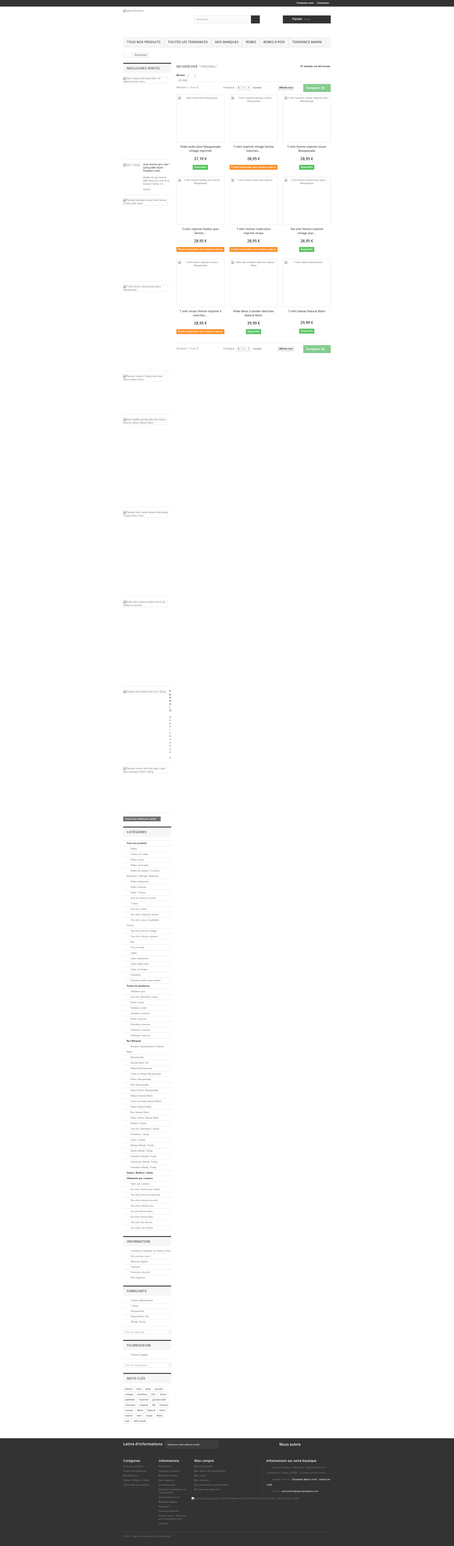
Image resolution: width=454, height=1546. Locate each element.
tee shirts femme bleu (141, 1217)
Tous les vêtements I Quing (144, 1128)
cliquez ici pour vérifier (287, 1498)
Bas (132, 942)
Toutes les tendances (188, 42)
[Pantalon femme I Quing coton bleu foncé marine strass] (145, 378)
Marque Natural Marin (141, 1095)
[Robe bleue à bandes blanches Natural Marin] (253, 283)
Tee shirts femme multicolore (145, 1194)
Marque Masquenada (141, 1068)
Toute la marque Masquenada (145, 1073)
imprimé (143, 1399)
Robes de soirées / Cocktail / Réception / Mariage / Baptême (143, 873)
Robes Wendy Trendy (141, 1150)
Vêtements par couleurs (140, 1178)
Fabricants (137, 1291)
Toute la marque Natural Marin (145, 1101)
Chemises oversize (140, 1030)
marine (129, 1415)
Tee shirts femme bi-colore (144, 1200)
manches (142, 1394)
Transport (135, 1267)
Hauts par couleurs (140, 1183)
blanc (162, 1410)
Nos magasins (137, 1277)
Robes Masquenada (140, 1079)
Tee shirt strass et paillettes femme (143, 923)
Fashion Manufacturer (141, 1300)
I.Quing (134, 1305)
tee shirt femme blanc (141, 1211)
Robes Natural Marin (140, 1106)
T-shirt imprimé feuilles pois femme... (200, 231)
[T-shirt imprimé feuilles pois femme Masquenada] (200, 201)
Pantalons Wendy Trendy (143, 1156)
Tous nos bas (137, 947)
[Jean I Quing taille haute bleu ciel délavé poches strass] (145, 80)
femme (128, 1389)
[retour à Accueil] (127, 55)
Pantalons (135, 975)
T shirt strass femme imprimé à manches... (200, 313)
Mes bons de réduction (206, 1489)
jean (127, 1421)
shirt (139, 1415)
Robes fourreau (138, 887)
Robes (251, 42)
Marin (140, 1410)
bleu (139, 1389)
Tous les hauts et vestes (143, 898)
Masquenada (137, 1057)
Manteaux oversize (140, 1035)
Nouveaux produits (169, 1471)
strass (163, 1394)
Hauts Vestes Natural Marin (144, 1117)
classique (130, 1405)
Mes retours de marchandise (209, 1471)
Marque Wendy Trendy (142, 1145)
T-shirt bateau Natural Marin (306, 311)
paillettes (130, 1399)
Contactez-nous (305, 3)
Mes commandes (203, 1466)
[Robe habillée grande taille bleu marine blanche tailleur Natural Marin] (145, 421)
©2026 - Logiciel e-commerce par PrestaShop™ (147, 1536)
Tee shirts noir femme (141, 1228)
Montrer (180, 75)
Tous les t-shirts (138, 909)
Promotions (165, 1466)
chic (153, 1394)
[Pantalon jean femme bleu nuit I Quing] (144, 691)
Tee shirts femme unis (141, 1205)
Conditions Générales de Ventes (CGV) (150, 1251)
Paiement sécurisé (140, 1272)
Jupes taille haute (139, 964)
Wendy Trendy (138, 1321)
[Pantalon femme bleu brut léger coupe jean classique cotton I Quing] (145, 770)
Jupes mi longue (138, 969)
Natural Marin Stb (139, 1062)
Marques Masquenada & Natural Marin (145, 1049)
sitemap (163, 1523)
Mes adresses (201, 1480)
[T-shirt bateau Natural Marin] (307, 283)
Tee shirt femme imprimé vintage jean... (306, 231)
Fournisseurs (139, 1345)
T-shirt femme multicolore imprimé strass (253, 231)
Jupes (133, 953)
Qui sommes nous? (140, 1256)
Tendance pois (137, 991)
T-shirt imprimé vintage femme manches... (253, 148)
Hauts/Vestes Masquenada (144, 1090)
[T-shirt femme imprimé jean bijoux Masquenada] (145, 288)
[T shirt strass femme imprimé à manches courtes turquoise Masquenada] (200, 283)
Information (138, 1241)
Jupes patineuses (139, 958)
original (144, 1405)
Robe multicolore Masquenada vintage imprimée (200, 148)
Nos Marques (227, 42)
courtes (129, 1410)
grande (158, 1389)
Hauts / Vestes (138, 892)
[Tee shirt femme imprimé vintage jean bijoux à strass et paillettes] (307, 201)
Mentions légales (139, 1261)
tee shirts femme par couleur (145, 1189)
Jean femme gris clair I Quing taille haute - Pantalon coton (156, 167)
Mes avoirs (200, 1475)
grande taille (159, 1399)
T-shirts (134, 903)
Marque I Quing (138, 1123)
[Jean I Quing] (131, 165)
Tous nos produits (143, 42)
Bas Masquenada (139, 1084)
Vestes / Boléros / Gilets (140, 1172)
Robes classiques (139, 865)
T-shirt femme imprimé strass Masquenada (306, 148)
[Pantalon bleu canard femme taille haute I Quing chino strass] (145, 514)
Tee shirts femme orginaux (144, 936)
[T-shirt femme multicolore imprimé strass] (253, 201)
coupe (149, 1415)
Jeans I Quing (137, 1139)
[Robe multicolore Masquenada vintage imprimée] (200, 118)
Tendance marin (307, 42)
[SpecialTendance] (156, 20)
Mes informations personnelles (211, 1485)
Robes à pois (274, 42)
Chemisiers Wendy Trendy (144, 1161)
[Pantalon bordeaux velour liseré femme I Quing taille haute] (145, 201)
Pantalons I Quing (139, 1134)
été (153, 1405)
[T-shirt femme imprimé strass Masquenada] (307, 118)
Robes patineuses (139, 881)
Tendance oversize (140, 1013)
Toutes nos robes (139, 854)
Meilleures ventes (143, 68)
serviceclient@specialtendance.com (299, 1491)
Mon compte (204, 1460)
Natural (151, 1410)
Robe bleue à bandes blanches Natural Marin (253, 313)
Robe (159, 1415)
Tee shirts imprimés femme (144, 914)
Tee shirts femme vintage (143, 931)
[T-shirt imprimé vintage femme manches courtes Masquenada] (253, 118)
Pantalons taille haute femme (145, 980)
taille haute (140, 1421)
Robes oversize (138, 1019)
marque (163, 1405)
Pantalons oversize (140, 1024)
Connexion (323, 3)
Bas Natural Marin (139, 1112)
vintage (129, 1394)
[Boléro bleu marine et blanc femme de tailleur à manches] (145, 603)
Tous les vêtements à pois (144, 997)
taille (148, 1389)
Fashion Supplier (139, 1354)
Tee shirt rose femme (141, 1222)
